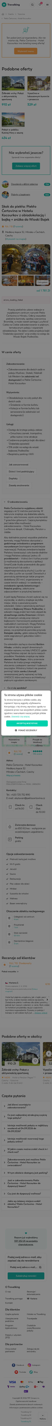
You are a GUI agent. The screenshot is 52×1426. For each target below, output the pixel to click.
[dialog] (26, 713)
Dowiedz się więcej (20, 716)
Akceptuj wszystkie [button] (27, 723)
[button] (26, 730)
